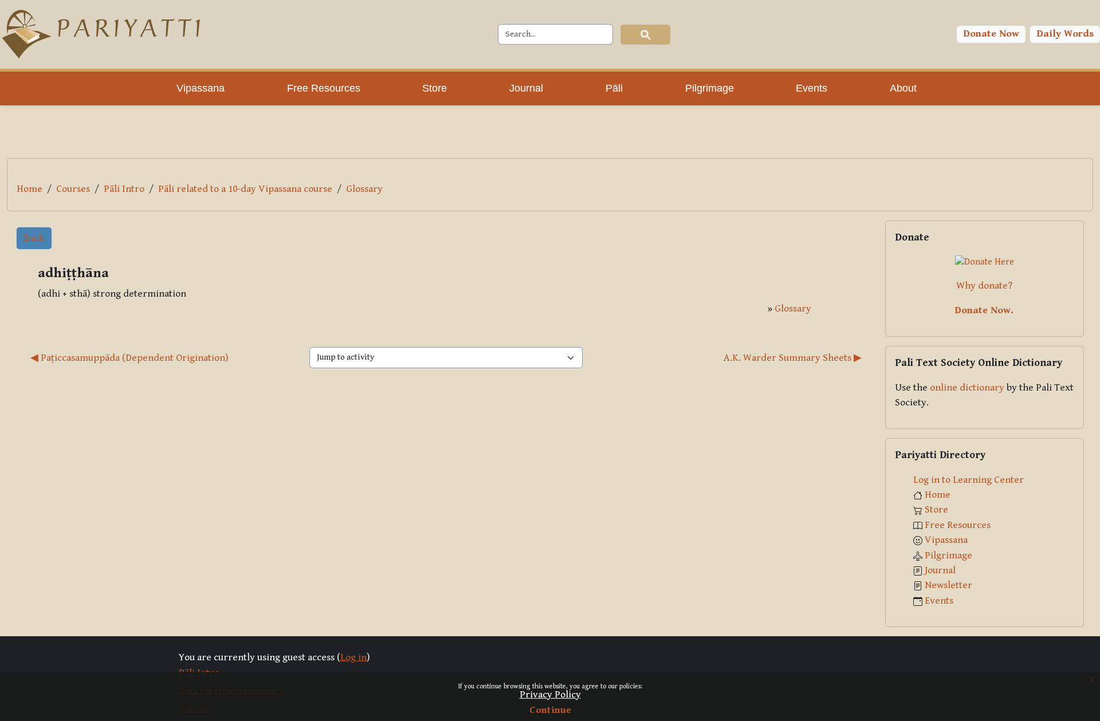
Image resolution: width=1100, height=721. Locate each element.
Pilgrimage (948, 555)
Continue (550, 710)
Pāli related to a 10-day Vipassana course (245, 189)
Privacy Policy (550, 694)
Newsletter (948, 585)
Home (29, 189)
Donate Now (991, 34)
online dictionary (967, 387)
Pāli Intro (124, 189)
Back (34, 238)
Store (936, 509)
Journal (940, 570)
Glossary (364, 189)
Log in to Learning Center (968, 480)
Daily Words (1065, 34)
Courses (73, 189)
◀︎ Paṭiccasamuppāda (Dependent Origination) (129, 358)
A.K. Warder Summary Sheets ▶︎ (793, 358)
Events (939, 600)
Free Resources (958, 525)
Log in (353, 657)
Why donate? (984, 285)
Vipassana (946, 540)
